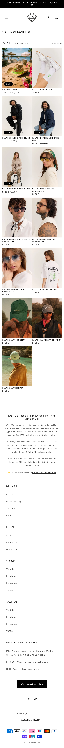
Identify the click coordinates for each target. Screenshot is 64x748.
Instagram (11, 583)
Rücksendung (13, 501)
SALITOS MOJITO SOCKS (43, 89)
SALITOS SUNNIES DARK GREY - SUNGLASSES (16, 240)
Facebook (11, 576)
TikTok (9, 590)
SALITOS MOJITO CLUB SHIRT (45, 289)
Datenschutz (13, 549)
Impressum (12, 542)
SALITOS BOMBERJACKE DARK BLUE (45, 139)
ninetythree (35, 742)
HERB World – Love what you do (23, 669)
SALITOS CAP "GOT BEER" (13, 340)
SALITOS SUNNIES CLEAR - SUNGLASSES (13, 291)
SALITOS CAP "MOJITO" (12, 388)
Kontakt (10, 494)
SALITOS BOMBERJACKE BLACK (16, 138)
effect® (10, 560)
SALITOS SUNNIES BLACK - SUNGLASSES (43, 190)
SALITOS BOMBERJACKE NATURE (16, 189)
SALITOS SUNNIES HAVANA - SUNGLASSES (44, 240)
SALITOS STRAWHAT (11, 89)
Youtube (10, 569)
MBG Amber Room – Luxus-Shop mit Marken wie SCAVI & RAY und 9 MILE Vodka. (30, 653)
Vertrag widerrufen (32, 684)
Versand (10, 508)
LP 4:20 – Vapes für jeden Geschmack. (27, 662)
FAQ (8, 515)
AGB (8, 535)
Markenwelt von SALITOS (44, 472)
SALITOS (11, 601)
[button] (6, 17)
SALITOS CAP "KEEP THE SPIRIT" (46, 340)
